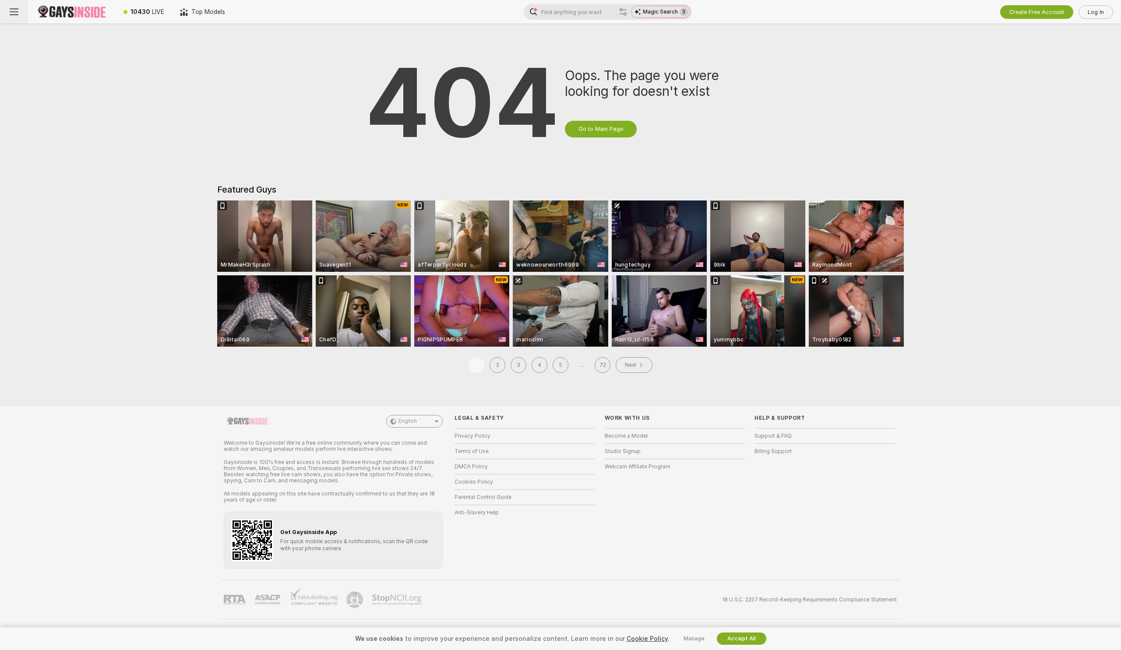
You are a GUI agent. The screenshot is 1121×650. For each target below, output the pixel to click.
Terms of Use (472, 451)
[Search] (623, 12)
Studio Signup (623, 451)
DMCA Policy (471, 467)
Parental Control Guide (483, 497)
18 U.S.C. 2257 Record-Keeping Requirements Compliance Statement (809, 600)
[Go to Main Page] (72, 12)
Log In (1096, 12)
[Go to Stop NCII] (397, 599)
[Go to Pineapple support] (355, 599)
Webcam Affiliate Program (637, 467)
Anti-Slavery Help (477, 512)
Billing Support (773, 451)
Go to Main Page (600, 129)
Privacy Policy (472, 436)
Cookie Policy (647, 638)
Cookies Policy (474, 482)
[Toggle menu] (14, 12)
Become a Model (626, 436)
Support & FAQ (773, 436)
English (407, 421)
